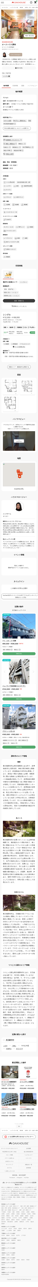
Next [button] (33, 671)
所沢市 (25, 1228)
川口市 (10, 1228)
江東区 (3, 1214)
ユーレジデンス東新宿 (26, 1081)
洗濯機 (8, 204)
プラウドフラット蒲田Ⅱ (8, 1109)
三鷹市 (31, 1217)
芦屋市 (28, 1259)
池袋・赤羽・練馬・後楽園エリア (28, 1206)
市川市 (3, 1235)
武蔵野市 (25, 1217)
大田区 (18, 1214)
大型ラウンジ (19, 197)
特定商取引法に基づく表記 (9, 1151)
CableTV (8, 219)
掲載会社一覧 (28, 1164)
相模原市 (13, 1240)
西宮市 (23, 1259)
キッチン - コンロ (8, 227)
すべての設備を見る (20, 346)
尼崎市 (8, 1259)
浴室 (17, 186)
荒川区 (17, 1216)
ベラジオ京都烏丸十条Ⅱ (27, 1109)
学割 (29, 120)
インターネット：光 (11, 212)
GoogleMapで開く (19, 488)
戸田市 (15, 1228)
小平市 (27, 1221)
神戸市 (13, 1259)
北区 (12, 1216)
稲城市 (3, 1223)
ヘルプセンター (28, 1155)
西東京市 (22, 1221)
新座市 (20, 1228)
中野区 (34, 1214)
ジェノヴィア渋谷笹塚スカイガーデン (14, 686)
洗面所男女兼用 (28, 186)
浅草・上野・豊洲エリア (25, 1210)
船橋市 (8, 1235)
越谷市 (30, 1228)
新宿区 (18, 1212)
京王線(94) (10, 1040)
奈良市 (3, 1264)
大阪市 (3, 1255)
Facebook (12, 1177)
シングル (5, 76)
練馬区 (26, 1216)
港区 (13, 1212)
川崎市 (8, 1240)
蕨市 (15, 1230)
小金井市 (23, 1219)
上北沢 (5, 1046)
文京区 (23, 1212)
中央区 (9, 1212)
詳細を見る (19, 653)
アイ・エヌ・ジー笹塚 (9, 640)
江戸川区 (8, 1217)
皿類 (18, 238)
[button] (19, 476)
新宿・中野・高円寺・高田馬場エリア (10, 1208)
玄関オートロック (11, 249)
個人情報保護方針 (28, 1151)
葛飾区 (3, 1217)
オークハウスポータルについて (9, 1148)
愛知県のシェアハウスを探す (8, 1243)
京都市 (3, 1250)
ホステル (9, 1167)
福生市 (32, 1221)
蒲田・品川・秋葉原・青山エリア (9, 1210)
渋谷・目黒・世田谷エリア (27, 1208)
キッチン (8, 189)
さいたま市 (4, 1228)
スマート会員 (7, 120)
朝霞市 (19, 1230)
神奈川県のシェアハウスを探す (8, 1238)
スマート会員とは (9, 1158)
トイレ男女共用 (10, 182)
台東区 (28, 1212)
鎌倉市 (19, 1240)
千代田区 (3, 1212)
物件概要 (6, 85)
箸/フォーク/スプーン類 (12, 242)
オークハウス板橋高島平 (8, 1081)
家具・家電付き (10, 143)
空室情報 (15, 85)
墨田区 (32, 1212)
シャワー (8, 186)
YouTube (26, 1177)
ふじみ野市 (9, 1230)
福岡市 (3, 1269)
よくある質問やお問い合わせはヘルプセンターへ (21, 1136)
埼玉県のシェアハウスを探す (8, 1226)
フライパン (9, 238)
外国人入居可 (10, 154)
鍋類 (26, 238)
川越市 (3, 1230)
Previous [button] (4, 671)
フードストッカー (11, 230)
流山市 (13, 1235)
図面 (22, 85)
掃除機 (25, 204)
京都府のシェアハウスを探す (8, 1248)
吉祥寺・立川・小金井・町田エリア (10, 1206)
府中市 (3, 1219)
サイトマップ (9, 1164)
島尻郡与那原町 (5, 1274)
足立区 (31, 1216)
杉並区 (3, 1216)
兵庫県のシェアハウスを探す (8, 1257)
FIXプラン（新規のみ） (19, 120)
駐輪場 (8, 257)
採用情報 (28, 1167)
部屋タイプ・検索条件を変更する (19, 367)
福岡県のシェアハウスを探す (8, 1267)
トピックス (28, 1158)
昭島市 (8, 1219)
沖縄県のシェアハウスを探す (8, 1272)
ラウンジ (8, 197)
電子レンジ (21, 227)
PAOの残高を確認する (17, 128)
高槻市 (13, 1255)
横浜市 (3, 1240)
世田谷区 (23, 1214)
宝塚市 (3, 1259)
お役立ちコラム (9, 1161)
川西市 (18, 1259)
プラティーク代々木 (8, 731)
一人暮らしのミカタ (9, 1171)
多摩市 (16, 1221)
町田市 (18, 1219)
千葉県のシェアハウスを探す (8, 1233)
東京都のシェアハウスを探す (8, 1204)
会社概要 (28, 1148)
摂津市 (8, 1255)
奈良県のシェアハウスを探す (8, 1262)
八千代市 (23, 1235)
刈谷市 (3, 1245)
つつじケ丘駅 (21, 104)
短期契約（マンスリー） (13, 140)
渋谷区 (29, 1214)
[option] (19, 626)
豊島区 (8, 1216)
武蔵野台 (8, 1048)
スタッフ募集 (9, 1155)
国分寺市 (3, 1221)
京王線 (13, 104)
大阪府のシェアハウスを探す (8, 1253)
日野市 (29, 1219)
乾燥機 (17, 204)
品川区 (8, 1214)
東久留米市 (10, 1221)
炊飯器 (31, 227)
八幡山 (14, 1046)
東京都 (9, 101)
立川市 (20, 1217)
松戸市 (18, 1235)
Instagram (19, 1177)
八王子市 (14, 1217)
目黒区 (13, 1214)
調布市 (13, 101)
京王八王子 (19, 1048)
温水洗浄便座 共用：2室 (23, 182)
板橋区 (21, 1216)
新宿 (4, 110)
